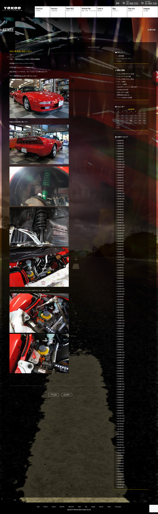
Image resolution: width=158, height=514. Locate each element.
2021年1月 (120, 318)
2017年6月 (120, 431)
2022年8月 (120, 267)
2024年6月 (120, 209)
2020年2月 (120, 347)
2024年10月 (120, 199)
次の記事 (66, 394)
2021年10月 (120, 294)
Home (38, 507)
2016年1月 (120, 476)
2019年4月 (120, 373)
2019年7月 (120, 365)
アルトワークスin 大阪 (124, 76)
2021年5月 (120, 307)
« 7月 (117, 128)
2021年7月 (120, 302)
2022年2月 (120, 283)
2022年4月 (120, 278)
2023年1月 (120, 254)
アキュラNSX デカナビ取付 (125, 79)
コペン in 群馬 (122, 84)
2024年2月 (120, 220)
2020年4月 (120, 341)
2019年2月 (120, 379)
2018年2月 (120, 410)
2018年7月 (120, 397)
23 (144, 120)
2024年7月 (120, 206)
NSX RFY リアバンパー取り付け (127, 87)
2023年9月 (120, 233)
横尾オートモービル (12, 8)
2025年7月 (120, 175)
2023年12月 (120, 225)
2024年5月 (120, 212)
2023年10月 (120, 230)
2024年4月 (120, 214)
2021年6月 (120, 304)
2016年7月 (120, 460)
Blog (86, 507)
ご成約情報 (120, 56)
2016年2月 (120, 474)
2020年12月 (120, 320)
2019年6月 (120, 368)
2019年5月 (120, 371)
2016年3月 (120, 471)
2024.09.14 (15, 54)
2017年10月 (120, 421)
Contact (109, 507)
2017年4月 (120, 437)
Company (93, 507)
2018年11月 (120, 386)
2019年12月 (120, 352)
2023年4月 (120, 246)
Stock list (45, 507)
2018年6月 (120, 400)
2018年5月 (120, 402)
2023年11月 (120, 228)
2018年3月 (120, 408)
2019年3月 (120, 376)
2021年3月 (120, 312)
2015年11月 (120, 482)
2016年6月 (120, 463)
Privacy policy (118, 507)
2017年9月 (120, 424)
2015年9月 (120, 487)
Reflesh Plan (71, 507)
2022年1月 (120, 286)
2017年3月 (120, 439)
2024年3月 (120, 217)
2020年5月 (120, 339)
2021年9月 (120, 296)
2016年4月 (120, 468)
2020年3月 (120, 344)
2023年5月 (120, 244)
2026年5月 (120, 148)
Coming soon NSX (122, 89)
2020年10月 (120, 326)
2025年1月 (120, 191)
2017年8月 (120, 426)
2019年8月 (120, 363)
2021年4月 (120, 310)
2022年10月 (120, 262)
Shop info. (101, 507)
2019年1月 (120, 381)
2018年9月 (120, 392)
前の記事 (54, 394)
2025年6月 (120, 177)
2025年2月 (120, 188)
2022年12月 (120, 257)
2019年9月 (120, 360)
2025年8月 (120, 172)
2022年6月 (120, 273)
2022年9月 (120, 265)
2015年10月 (120, 484)
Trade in (79, 507)
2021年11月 (120, 291)
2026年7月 (120, 143)
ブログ (38, 54)
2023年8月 (120, 236)
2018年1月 (120, 413)
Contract (54, 507)
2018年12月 (120, 384)
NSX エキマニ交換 (122, 92)
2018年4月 (120, 405)
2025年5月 (120, 180)
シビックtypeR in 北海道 (124, 97)
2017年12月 (120, 416)
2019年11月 (120, 355)
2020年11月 (120, 323)
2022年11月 (120, 259)
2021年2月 (120, 315)
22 (140, 120)
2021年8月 (120, 299)
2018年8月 (120, 394)
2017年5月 (120, 434)
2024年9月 (120, 201)
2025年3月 (120, 185)
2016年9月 (120, 455)
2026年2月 (120, 156)
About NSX (62, 507)
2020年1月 (120, 349)
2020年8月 (120, 331)
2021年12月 (120, 289)
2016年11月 (120, 450)
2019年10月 (120, 357)
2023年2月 (120, 251)
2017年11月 (120, 418)
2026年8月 (120, 140)
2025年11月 (120, 164)
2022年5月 (120, 275)
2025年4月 (120, 183)
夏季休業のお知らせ (123, 95)
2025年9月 (120, 169)
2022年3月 (120, 281)
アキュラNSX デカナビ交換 (125, 74)
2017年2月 (120, 442)
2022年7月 (120, 270)
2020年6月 (120, 336)
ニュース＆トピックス (29, 54)
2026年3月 (120, 154)
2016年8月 (120, 458)
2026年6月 (120, 146)
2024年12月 (120, 193)
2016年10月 (120, 453)
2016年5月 (120, 466)
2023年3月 (120, 249)
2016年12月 (120, 447)
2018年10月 (120, 389)
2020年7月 (120, 334)
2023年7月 (120, 238)
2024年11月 (120, 196)
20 (131, 120)
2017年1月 (120, 445)
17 (118, 120)
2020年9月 (120, 328)
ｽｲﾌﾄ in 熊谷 (121, 81)
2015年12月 (120, 479)
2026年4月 (120, 151)
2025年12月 (120, 162)
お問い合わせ (118, 3)
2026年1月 (120, 159)
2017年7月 (120, 429)
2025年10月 (120, 167)
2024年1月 (120, 222)
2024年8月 (120, 204)
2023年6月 (120, 241)
